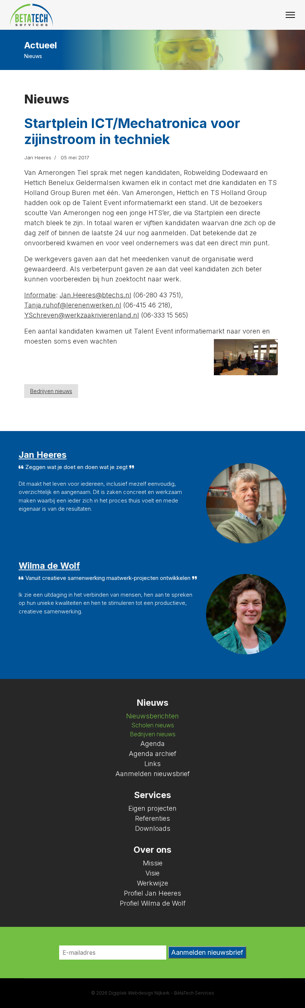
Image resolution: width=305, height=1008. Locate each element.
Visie (152, 873)
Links (152, 764)
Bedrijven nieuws (51, 391)
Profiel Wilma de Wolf (153, 903)
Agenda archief (152, 753)
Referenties (152, 818)
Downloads (152, 828)
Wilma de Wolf (49, 565)
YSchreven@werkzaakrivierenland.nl (81, 315)
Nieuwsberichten (152, 716)
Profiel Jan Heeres (152, 893)
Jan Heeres (43, 454)
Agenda (152, 743)
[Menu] (290, 15)
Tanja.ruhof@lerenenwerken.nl (72, 305)
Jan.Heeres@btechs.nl (95, 295)
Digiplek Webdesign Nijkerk (139, 993)
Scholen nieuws (152, 725)
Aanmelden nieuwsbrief (152, 774)
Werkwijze (152, 883)
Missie (153, 863)
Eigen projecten (152, 808)
